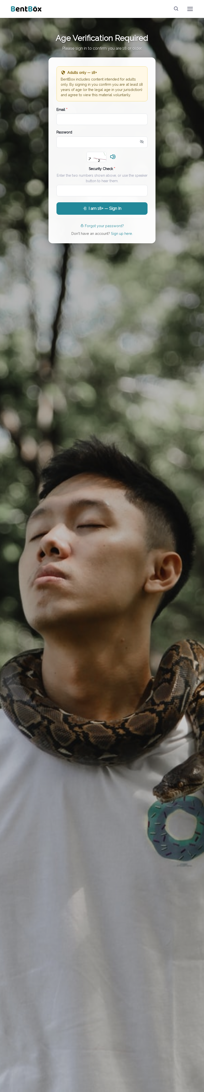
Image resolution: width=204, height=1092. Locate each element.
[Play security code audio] (112, 157)
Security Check (102, 169)
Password (64, 132)
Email (61, 110)
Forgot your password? (104, 226)
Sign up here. (122, 233)
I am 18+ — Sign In (105, 208)
